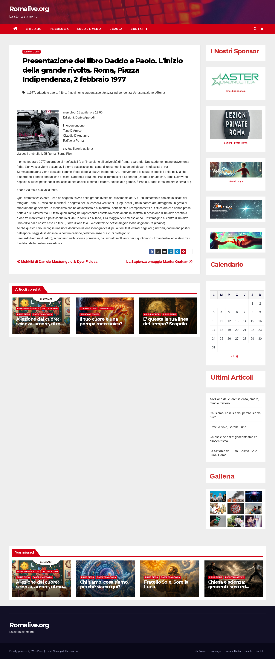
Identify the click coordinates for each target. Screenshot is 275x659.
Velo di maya (236, 181)
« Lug (234, 356)
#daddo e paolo (46, 92)
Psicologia (59, 29)
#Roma (160, 92)
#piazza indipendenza (117, 92)
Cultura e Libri (31, 52)
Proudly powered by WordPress (26, 651)
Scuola (116, 29)
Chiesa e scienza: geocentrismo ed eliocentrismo (227, 586)
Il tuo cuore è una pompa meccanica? (101, 321)
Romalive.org (29, 9)
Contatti (139, 29)
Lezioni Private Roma (235, 142)
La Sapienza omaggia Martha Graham (157, 262)
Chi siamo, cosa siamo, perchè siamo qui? (104, 584)
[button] (255, 28)
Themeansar (71, 651)
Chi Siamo (34, 29)
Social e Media (89, 29)
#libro (62, 92)
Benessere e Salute (28, 309)
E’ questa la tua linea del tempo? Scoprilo (166, 321)
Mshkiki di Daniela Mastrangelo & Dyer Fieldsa (58, 262)
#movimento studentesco (84, 92)
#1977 (31, 92)
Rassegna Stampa (42, 314)
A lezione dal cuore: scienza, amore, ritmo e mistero (39, 323)
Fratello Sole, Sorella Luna (228, 427)
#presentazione (143, 92)
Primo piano (23, 314)
